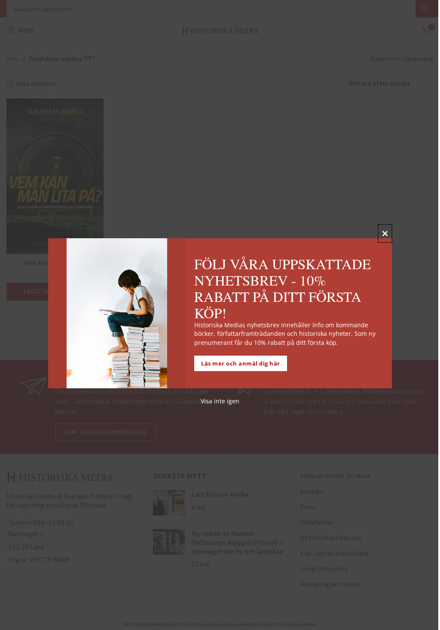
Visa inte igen (220, 401)
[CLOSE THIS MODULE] (385, 233)
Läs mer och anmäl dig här (240, 363)
